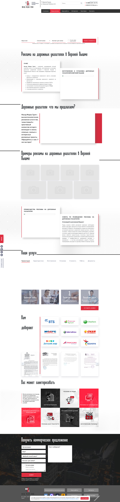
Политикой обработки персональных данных (51, 499)
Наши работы (65, 11)
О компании (46, 11)
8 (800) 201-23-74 (92, 3)
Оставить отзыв (1, 263)
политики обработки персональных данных (76, 43)
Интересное (75, 11)
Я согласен (84, 498)
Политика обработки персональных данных (54, 490)
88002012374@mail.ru (92, 5)
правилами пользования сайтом (70, 499)
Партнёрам (83, 11)
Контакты (91, 11)
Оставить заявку (90, 308)
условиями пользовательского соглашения (58, 43)
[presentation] (22, 363)
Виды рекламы (55, 11)
